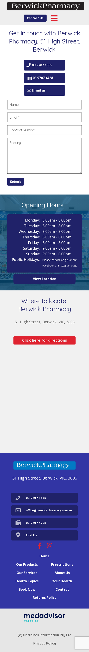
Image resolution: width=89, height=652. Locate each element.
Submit (15, 182)
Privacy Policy (44, 643)
